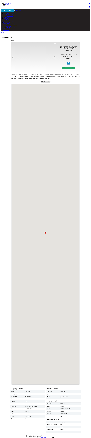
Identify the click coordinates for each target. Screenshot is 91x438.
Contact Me (6, 30)
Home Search (6, 13)
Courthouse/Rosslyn (10, 27)
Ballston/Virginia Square (11, 25)
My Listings (10, 14)
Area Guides (6, 23)
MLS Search (10, 16)
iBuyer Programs (10, 21)
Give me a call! (4, 32)
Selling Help (6, 18)
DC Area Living (7, 28)
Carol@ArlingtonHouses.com (12, 4)
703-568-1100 (8, 3)
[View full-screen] (55, 43)
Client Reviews (6, 22)
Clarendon (8, 26)
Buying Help (6, 17)
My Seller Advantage (11, 19)
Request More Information (69, 67)
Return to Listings (16, 40)
